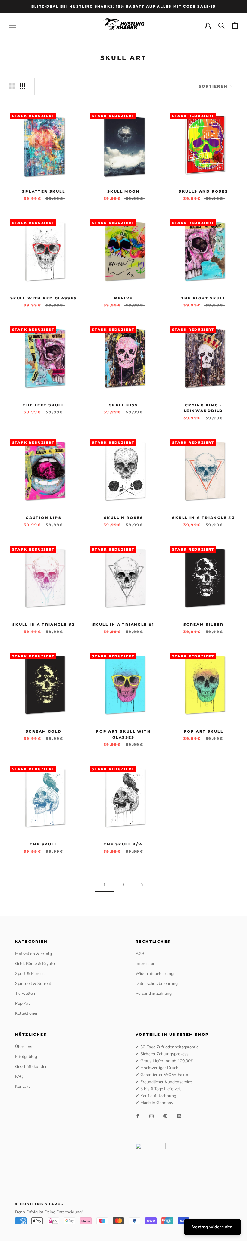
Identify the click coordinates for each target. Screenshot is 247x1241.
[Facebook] (138, 1115)
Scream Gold (43, 731)
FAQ (19, 1076)
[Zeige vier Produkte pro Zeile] (22, 86)
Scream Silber (203, 624)
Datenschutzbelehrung (157, 983)
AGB (140, 954)
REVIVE (123, 298)
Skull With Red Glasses (43, 298)
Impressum (146, 963)
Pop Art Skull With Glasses (123, 734)
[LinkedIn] (179, 1115)
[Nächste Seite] (142, 885)
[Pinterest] (165, 1115)
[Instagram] (151, 1115)
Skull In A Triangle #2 (43, 624)
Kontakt (22, 1086)
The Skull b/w (123, 844)
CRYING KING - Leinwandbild (203, 408)
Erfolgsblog (26, 1057)
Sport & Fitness (30, 973)
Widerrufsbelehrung (155, 973)
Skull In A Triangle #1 (123, 624)
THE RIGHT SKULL (203, 298)
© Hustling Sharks (39, 1204)
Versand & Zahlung (154, 993)
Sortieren (214, 86)
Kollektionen (27, 1013)
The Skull (43, 844)
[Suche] (221, 25)
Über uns (23, 1047)
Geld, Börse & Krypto (35, 963)
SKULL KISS (123, 405)
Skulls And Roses (203, 191)
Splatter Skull (43, 191)
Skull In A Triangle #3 (203, 517)
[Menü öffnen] (12, 25)
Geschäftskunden (31, 1066)
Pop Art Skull (203, 731)
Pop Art (22, 1003)
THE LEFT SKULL (43, 405)
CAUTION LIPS (43, 517)
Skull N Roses (123, 517)
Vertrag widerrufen (212, 1227)
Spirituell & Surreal (33, 983)
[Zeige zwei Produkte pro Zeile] (12, 86)
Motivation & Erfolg (33, 954)
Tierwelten (25, 993)
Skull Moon (123, 191)
